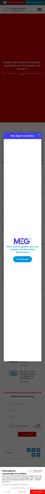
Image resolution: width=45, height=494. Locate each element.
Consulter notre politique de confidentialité (14, 484)
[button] (39, 134)
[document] (22, 247)
